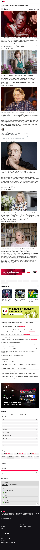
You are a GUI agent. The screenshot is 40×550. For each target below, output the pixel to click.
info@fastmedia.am (4, 538)
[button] (36, 1)
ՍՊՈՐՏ (2, 524)
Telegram (15, 266)
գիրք (20, 280)
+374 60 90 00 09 (4, 540)
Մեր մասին (22, 524)
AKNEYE (2, 530)
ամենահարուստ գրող (11, 280)
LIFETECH (2, 528)
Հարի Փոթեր (26, 280)
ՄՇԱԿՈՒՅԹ (3, 526)
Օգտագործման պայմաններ (25, 526)
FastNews (3, 513)
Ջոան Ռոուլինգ (34, 280)
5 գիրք (3, 280)
